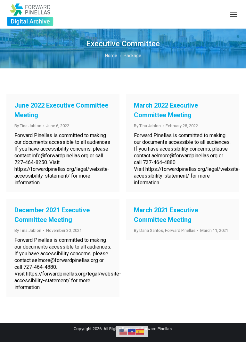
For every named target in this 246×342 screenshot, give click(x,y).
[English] (123, 331)
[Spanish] (140, 331)
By (27, 125)
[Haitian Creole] (132, 331)
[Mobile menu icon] (233, 14)
